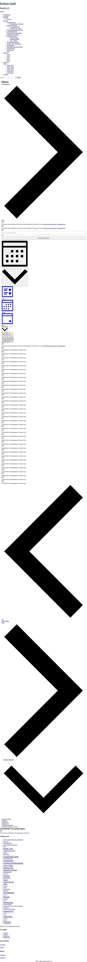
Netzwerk (6, 62)
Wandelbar (5, 918)
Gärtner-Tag (8, 868)
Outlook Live (5, 823)
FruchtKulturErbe (15, 27)
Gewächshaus (10, 45)
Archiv (5, 64)
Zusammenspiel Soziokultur (14, 33)
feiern (5, 853)
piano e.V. (5, 894)
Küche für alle (8, 882)
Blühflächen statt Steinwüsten (15, 47)
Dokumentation (14, 37)
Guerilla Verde (11, 48)
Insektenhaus (10, 50)
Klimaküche (7, 872)
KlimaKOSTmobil (12, 36)
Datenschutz (6, 937)
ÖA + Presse (13, 41)
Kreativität (6, 878)
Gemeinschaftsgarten (13, 863)
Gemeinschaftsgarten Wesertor (15, 30)
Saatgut (4, 900)
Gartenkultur (8, 860)
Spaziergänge (6, 907)
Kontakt (5, 74)
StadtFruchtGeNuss (12, 25)
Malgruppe (5, 886)
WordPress (3, 958)
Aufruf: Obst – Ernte (15, 28)
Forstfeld (6, 854)
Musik (5, 887)
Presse (8, 60)
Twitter (2, 947)
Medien (5, 53)
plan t (8, 51)
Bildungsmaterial (14, 39)
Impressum (6, 936)
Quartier (5, 899)
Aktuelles (5, 16)
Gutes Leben (8, 865)
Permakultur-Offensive (13, 42)
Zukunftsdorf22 (7, 923)
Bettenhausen (7, 843)
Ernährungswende (9, 851)
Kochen (6, 876)
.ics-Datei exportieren (7, 825)
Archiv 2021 (10, 65)
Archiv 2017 (10, 71)
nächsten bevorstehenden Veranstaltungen (54, 224)
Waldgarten (7, 916)
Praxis (6, 896)
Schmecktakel (7, 904)
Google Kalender (6, 819)
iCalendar (4, 820)
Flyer (8, 59)
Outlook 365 (5, 822)
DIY (4, 846)
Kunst (5, 880)
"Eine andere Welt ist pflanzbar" (13, 840)
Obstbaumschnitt (6, 889)
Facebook (2, 944)
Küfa (5, 884)
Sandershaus (8, 902)
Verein (4, 914)
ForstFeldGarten (11, 22)
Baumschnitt (5, 841)
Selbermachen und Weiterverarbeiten (13, 906)
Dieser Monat (5, 621)
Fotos (8, 56)
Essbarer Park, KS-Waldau (14, 44)
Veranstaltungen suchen (43, 238)
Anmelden (3, 955)
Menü (2, 11)
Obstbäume (6, 890)
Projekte (5, 21)
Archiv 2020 (10, 67)
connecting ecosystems (13, 34)
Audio (8, 54)
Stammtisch (8, 911)
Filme (8, 57)
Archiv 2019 (10, 68)
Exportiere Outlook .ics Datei (9, 827)
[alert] (43, 223)
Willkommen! (7, 14)
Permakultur (8, 892)
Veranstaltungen (6, 84)
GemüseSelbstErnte (12, 31)
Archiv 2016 (10, 73)
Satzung (9, 19)
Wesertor (5, 920)
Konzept (5, 17)
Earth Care (8, 848)
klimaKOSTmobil (10, 870)
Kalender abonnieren (9, 760)
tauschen (5, 913)
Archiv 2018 (10, 70)
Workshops (7, 922)
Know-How (5, 873)
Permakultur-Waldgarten (16, 24)
